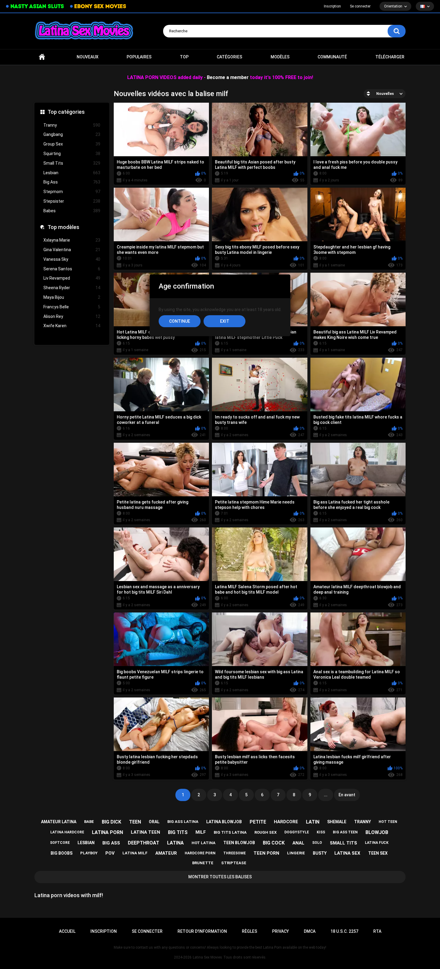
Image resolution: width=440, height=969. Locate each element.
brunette (202, 863)
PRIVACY (280, 931)
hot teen (388, 822)
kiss (321, 832)
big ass (111, 843)
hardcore (286, 821)
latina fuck (377, 843)
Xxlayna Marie (71, 240)
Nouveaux (87, 56)
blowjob (376, 832)
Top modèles (63, 227)
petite (258, 822)
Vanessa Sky (71, 259)
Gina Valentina (71, 249)
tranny (362, 821)
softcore (60, 843)
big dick (111, 822)
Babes (71, 210)
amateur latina (58, 821)
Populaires (139, 56)
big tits (178, 832)
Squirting (71, 153)
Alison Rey (71, 316)
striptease (233, 863)
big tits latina (230, 832)
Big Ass (71, 182)
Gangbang (71, 134)
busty (320, 853)
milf (200, 832)
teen (135, 822)
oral (154, 821)
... (325, 794)
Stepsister (71, 201)
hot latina (204, 843)
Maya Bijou (71, 297)
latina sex (347, 853)
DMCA (309, 931)
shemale (336, 821)
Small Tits (71, 163)
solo (317, 843)
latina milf (135, 853)
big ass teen (345, 832)
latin (312, 822)
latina (175, 843)
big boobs (61, 853)
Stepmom (71, 191)
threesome (234, 853)
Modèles (280, 56)
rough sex (265, 832)
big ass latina (182, 821)
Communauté (332, 56)
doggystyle (296, 832)
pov (110, 853)
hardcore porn (200, 853)
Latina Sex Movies (207, 957)
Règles (249, 931)
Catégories (229, 56)
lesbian (86, 842)
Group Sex (71, 144)
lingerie (296, 853)
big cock (274, 843)
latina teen (145, 832)
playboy (89, 853)
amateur (166, 853)
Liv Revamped (71, 278)
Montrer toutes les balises (220, 876)
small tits (343, 843)
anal (298, 843)
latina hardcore (67, 832)
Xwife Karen (71, 325)
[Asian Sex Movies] (35, 6)
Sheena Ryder (71, 287)
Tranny (71, 125)
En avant (347, 794)
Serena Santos (71, 268)
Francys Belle (71, 306)
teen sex (378, 853)
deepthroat (143, 843)
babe (89, 821)
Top (184, 56)
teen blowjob (239, 842)
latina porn (107, 832)
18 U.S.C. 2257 (344, 931)
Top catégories (66, 112)
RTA (377, 931)
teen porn (266, 853)
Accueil (41, 57)
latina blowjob (224, 821)
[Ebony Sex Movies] (98, 6)
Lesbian (71, 172)
